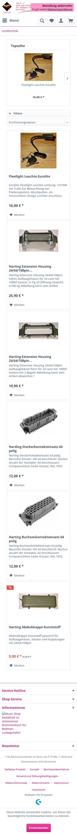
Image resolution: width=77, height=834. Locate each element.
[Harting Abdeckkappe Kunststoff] (38, 601)
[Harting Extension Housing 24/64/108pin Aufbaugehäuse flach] (38, 331)
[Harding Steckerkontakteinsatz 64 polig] (38, 421)
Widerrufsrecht (41, 783)
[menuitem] (10, 20)
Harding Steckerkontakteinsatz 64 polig (36, 449)
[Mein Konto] (61, 20)
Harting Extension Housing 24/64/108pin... (30, 268)
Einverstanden (38, 828)
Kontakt (34, 769)
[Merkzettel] (51, 20)
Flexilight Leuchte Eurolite (38, 85)
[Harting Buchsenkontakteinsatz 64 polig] (38, 511)
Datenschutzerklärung (60, 9)
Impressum (38, 789)
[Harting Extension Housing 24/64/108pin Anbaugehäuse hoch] (38, 240)
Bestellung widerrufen (57, 6)
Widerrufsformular (16, 783)
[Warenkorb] (71, 20)
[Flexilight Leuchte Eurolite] (38, 67)
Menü (14, 20)
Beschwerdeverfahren (56, 769)
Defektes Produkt (15, 769)
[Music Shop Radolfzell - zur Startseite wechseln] (20, 8)
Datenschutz (61, 783)
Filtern (17, 113)
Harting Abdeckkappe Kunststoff (34, 627)
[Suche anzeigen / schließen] (42, 20)
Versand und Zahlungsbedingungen (37, 776)
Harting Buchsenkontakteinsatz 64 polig (36, 539)
